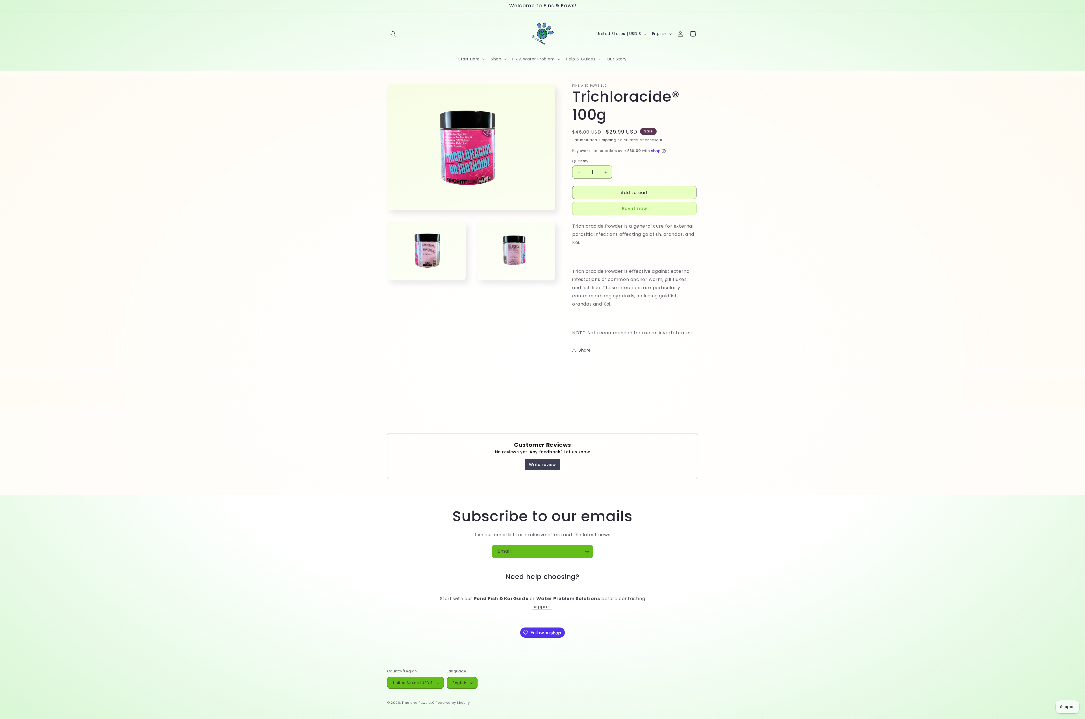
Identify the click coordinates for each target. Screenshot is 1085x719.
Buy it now (634, 209)
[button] (393, 34)
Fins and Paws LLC (418, 702)
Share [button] (585, 350)
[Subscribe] (587, 551)
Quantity (580, 161)
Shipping (608, 140)
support (542, 606)
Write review (542, 464)
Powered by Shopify (453, 702)
